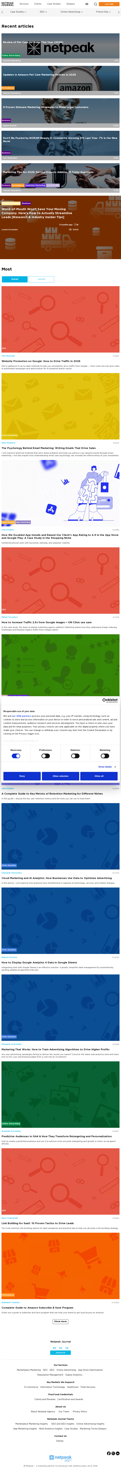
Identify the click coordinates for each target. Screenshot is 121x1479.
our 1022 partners (21, 716)
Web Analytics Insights (50, 1429)
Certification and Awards (70, 1399)
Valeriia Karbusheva (12, 61)
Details (59, 1441)
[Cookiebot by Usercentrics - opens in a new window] (105, 700)
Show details (105, 766)
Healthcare (73, 1387)
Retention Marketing (35, 185)
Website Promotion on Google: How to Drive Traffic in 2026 (40, 361)
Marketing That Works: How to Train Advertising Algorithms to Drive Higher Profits (55, 1049)
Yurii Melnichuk (8, 356)
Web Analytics (9, 865)
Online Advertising (70, 12)
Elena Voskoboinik (9, 1218)
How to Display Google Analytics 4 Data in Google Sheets (39, 962)
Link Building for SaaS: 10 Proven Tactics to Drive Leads (37, 1223)
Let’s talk (109, 4)
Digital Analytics (73, 1375)
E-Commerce (31, 1387)
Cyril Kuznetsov (10, 158)
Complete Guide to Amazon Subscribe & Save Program (37, 1307)
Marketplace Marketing (29, 1370)
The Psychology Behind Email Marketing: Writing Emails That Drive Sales (48, 448)
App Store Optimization (90, 1370)
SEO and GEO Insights (62, 1424)
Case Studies (53, 4)
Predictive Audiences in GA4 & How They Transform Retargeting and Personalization (56, 1136)
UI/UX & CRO (53, 185)
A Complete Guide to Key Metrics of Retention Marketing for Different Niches (52, 793)
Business (6, 120)
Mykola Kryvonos (9, 957)
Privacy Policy (80, 1412)
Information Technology (52, 1387)
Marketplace (8, 88)
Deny (22, 776)
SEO (42, 12)
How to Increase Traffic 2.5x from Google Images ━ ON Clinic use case (46, 622)
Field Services (88, 1387)
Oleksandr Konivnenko (11, 873)
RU (60, 1348)
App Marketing (23, 522)
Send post (60, 1352)
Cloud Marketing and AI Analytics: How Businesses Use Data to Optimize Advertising (56, 878)
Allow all (99, 776)
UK (66, 1348)
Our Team (64, 1412)
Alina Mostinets (8, 443)
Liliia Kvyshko (7, 530)
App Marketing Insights (25, 1429)
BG (54, 1348)
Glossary (70, 4)
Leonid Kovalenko (9, 230)
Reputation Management (50, 1375)
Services (23, 4)
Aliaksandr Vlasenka (10, 1302)
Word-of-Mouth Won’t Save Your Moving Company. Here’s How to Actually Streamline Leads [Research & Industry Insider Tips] (36, 213)
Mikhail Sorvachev (9, 617)
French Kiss (102, 12)
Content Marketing (11, 203)
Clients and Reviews (45, 1399)
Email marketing (9, 435)
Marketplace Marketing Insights (31, 1424)
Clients (37, 4)
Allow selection (60, 776)
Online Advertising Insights (90, 1424)
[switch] (45, 756)
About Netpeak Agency (43, 1412)
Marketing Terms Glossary (93, 1429)
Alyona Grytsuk (10, 125)
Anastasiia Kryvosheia (11, 1131)
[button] (86, 4)
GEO (52, 1370)
